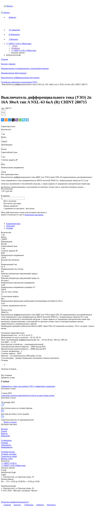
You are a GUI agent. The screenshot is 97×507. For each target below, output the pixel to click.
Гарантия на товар (9, 456)
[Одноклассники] (6, 119)
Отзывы (9, 228)
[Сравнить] (3, 114)
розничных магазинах (34, 215)
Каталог (4, 429)
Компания (5, 436)
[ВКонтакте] (2, 119)
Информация (6, 447)
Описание (10, 226)
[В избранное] (3, 111)
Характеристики (13, 223)
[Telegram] (27, 119)
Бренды (4, 433)
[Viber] (16, 119)
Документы (6, 445)
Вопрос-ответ (7, 459)
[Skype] (23, 119)
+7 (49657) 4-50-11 (9, 463)
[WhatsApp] (20, 119)
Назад (15, 46)
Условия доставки (8, 454)
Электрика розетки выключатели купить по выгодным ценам (27, 395)
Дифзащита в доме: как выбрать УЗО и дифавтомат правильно (28, 386)
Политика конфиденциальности (15, 502)
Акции (4, 431)
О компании (6, 440)
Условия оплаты (8, 452)
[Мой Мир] (9, 119)
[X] (13, 119)
